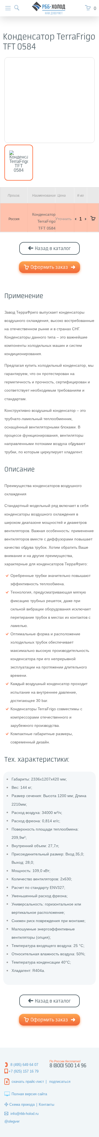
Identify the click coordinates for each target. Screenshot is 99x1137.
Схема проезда (22, 1104)
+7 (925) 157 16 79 (23, 1071)
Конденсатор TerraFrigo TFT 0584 (44, 221)
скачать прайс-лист (28, 1081)
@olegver (12, 1121)
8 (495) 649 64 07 (24, 1065)
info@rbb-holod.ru (24, 1114)
